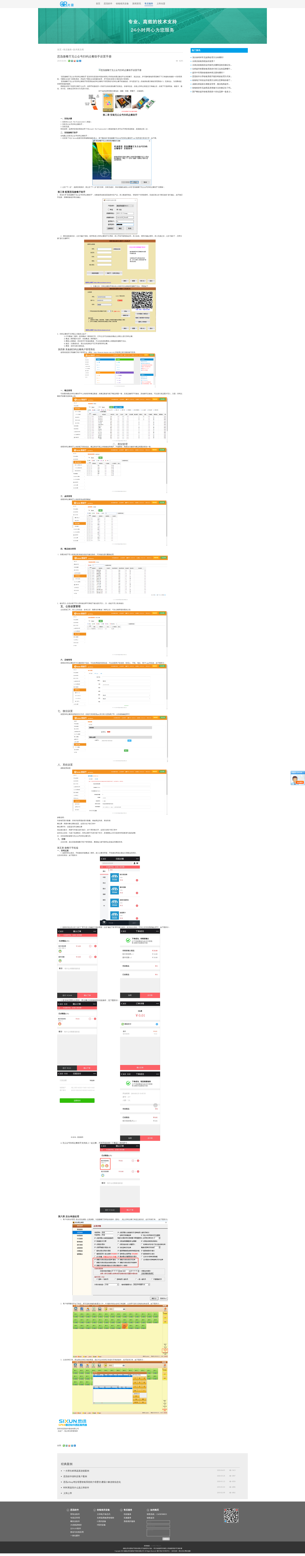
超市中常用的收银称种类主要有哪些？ (208, 73)
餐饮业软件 (75, 1521)
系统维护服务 (129, 1521)
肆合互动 (181, 1551)
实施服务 (127, 1518)
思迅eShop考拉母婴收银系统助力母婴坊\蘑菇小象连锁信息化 (92, 1482)
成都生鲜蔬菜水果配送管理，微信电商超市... (211, 84)
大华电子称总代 (103, 1514)
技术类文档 (78, 49)
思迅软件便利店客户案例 (75, 1476)
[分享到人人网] (80, 61)
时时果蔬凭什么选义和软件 (76, 1487)
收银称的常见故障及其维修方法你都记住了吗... (212, 88)
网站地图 (188, 1551)
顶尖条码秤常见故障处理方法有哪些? (208, 57)
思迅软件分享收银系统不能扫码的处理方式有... (212, 76)
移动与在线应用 (77, 1532)
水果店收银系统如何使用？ (203, 61)
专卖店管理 (75, 1518)
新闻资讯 (136, 3)
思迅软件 (108, 3)
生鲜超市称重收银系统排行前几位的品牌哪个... (212, 69)
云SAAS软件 (75, 1528)
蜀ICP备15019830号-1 (163, 1551)
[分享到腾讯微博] (77, 61)
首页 (98, 3)
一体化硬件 (75, 1536)
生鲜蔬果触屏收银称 (105, 1518)
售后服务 (149, 3)
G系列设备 (101, 1521)
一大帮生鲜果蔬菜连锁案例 (76, 1471)
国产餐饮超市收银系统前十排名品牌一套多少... (212, 92)
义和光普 (161, 3)
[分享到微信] (69, 61)
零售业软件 (75, 1514)
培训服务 (127, 1514)
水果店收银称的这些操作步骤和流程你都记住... (212, 65)
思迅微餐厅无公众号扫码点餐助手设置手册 (84, 56)
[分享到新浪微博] (75, 61)
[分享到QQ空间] (72, 61)
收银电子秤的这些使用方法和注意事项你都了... (212, 80)
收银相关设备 (122, 3)
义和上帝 (67, 1493)
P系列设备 (101, 1525)
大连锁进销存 (76, 1525)
